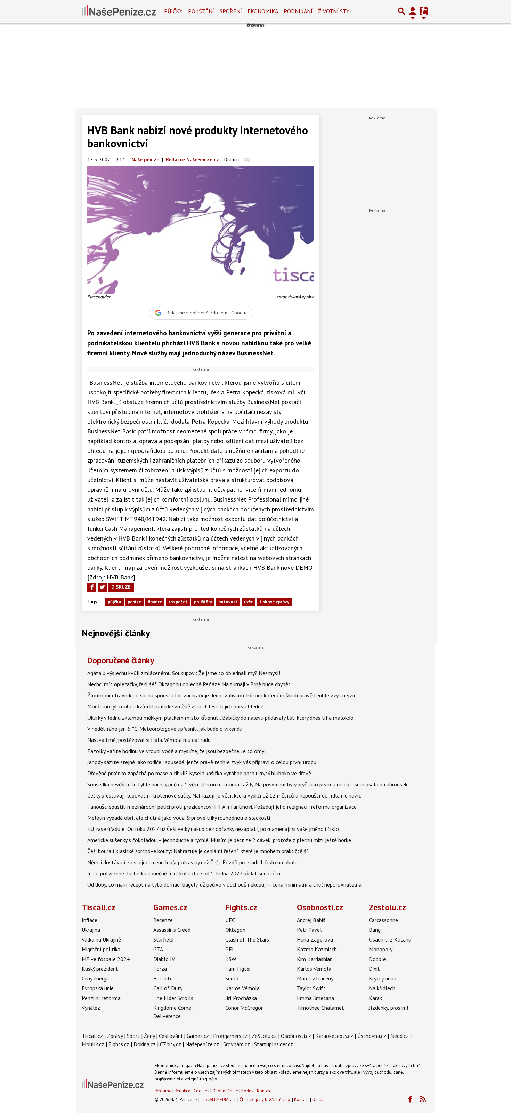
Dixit (374, 968)
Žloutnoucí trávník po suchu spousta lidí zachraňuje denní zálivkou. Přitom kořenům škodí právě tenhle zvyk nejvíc (221, 695)
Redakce (182, 1091)
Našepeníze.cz (202, 1044)
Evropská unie (98, 988)
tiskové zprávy (274, 602)
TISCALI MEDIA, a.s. (218, 1100)
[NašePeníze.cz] (119, 11)
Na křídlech (382, 988)
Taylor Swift (311, 988)
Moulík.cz (93, 1044)
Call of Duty (167, 988)
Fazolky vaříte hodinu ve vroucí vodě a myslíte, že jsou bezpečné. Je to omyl (176, 750)
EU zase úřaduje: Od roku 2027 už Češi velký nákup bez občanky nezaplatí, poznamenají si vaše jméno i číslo (213, 828)
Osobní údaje (225, 1091)
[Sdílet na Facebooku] (91, 587)
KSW (230, 958)
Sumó (231, 978)
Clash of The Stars (247, 939)
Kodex (248, 1091)
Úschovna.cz (371, 1035)
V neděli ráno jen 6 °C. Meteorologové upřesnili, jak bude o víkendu (164, 728)
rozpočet (178, 602)
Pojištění (201, 11)
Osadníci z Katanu (390, 939)
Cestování (170, 1035)
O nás (317, 1100)
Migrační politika (101, 949)
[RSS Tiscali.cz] (422, 1099)
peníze (134, 602)
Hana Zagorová (315, 939)
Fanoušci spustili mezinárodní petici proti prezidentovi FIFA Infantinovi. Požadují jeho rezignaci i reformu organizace (222, 806)
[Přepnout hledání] (401, 11)
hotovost (227, 602)
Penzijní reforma (101, 997)
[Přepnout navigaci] (412, 11)
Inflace (89, 919)
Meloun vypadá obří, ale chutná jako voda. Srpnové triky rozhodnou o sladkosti (178, 817)
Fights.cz (241, 907)
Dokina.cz (144, 1044)
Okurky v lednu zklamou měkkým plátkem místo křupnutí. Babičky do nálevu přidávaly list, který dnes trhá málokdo (220, 717)
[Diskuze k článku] (247, 159)
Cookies (201, 1091)
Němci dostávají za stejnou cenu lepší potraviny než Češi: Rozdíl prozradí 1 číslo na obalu (192, 862)
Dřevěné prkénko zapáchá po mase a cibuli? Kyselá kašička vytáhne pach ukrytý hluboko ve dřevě (199, 773)
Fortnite (163, 978)
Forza (160, 968)
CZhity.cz (170, 1044)
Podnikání (298, 11)
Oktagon (235, 929)
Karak (375, 997)
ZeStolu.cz (264, 1035)
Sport (133, 1035)
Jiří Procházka (241, 997)
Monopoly (380, 949)
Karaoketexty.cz (334, 1035)
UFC (230, 919)
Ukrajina (91, 929)
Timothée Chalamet (320, 1007)
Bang (375, 929)
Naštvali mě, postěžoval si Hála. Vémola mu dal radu (149, 739)
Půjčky (173, 11)
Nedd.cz (399, 1035)
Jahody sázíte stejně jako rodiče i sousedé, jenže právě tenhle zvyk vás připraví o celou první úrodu (201, 762)
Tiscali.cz (98, 907)
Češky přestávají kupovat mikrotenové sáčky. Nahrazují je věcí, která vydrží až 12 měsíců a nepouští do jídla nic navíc (224, 795)
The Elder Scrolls (173, 997)
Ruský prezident (100, 968)
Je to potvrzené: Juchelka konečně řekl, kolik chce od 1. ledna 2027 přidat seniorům (183, 873)
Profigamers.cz (230, 1035)
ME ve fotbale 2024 (106, 958)
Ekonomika (263, 11)
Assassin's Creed (171, 929)
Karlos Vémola (242, 988)
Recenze (163, 919)
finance (155, 602)
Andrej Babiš (311, 919)
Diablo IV (164, 958)
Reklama (163, 1091)
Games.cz (170, 907)
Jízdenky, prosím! (388, 1007)
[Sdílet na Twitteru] (102, 587)
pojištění (203, 602)
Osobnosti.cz (320, 907)
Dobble (377, 958)
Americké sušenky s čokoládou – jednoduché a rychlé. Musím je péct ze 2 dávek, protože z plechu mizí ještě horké (219, 839)
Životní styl (335, 11)
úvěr (248, 602)
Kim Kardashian (315, 958)
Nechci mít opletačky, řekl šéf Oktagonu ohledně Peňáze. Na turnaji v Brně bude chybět (189, 684)
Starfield (163, 939)
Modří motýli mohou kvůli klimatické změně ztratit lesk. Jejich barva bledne (175, 706)
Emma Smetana (315, 997)
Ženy (149, 1035)
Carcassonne (383, 919)
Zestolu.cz (387, 907)
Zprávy (115, 1035)
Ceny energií (95, 978)
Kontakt (264, 1091)
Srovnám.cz (236, 1044)
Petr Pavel (309, 929)
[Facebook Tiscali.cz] (410, 1099)
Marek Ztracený (315, 978)
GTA (158, 949)
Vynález (91, 1007)
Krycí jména (382, 978)
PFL (230, 949)
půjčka (114, 602)
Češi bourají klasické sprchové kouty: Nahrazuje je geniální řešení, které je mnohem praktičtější (197, 851)
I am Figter (238, 968)
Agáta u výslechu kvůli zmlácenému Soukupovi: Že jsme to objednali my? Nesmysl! (183, 673)
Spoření (231, 11)
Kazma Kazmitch (317, 949)
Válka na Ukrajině (101, 939)
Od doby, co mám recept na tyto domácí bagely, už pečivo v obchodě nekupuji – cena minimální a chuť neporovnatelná (224, 884)
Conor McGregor (244, 1007)
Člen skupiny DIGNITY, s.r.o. (265, 1100)
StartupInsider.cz (273, 1044)
